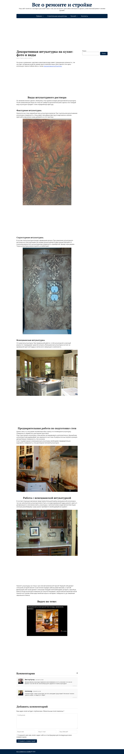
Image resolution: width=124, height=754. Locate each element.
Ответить (75, 686)
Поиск (84, 51)
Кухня (17, 58)
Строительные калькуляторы (57, 16)
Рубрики (39, 16)
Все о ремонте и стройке (62, 5)
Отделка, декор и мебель (26, 58)
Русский (73, 16)
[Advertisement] (62, 32)
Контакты (84, 16)
